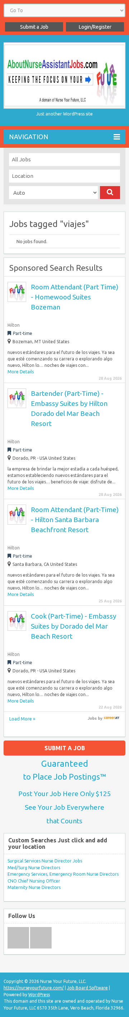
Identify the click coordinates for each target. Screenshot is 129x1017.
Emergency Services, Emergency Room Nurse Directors (63, 874)
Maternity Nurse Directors (34, 887)
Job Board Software (87, 987)
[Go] (110, 192)
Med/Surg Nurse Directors (34, 867)
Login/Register (95, 27)
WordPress (39, 994)
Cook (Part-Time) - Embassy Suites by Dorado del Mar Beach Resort (73, 626)
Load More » (22, 718)
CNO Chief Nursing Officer (34, 881)
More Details (21, 371)
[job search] (112, 718)
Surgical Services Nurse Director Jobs (45, 860)
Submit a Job (34, 27)
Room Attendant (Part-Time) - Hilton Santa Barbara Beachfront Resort (75, 520)
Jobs (92, 718)
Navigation (28, 136)
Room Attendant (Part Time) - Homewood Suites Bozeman (74, 297)
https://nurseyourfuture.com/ (34, 987)
